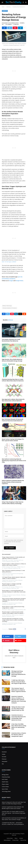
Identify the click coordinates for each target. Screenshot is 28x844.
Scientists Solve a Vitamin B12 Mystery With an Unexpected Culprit (18, 734)
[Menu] (2, 2)
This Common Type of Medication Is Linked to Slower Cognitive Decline (18, 689)
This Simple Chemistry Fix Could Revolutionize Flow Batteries (11, 340)
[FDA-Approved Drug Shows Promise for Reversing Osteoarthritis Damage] (6, 673)
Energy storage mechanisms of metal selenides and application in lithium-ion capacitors (13, 558)
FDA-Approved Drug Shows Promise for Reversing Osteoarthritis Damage (18, 673)
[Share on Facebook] (4, 28)
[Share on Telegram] (20, 28)
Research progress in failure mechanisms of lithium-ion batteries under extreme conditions (14, 564)
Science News (5, 786)
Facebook (4, 752)
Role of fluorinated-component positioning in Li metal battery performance (13, 571)
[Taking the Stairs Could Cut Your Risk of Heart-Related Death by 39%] (6, 709)
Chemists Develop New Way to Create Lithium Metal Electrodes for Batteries (13, 379)
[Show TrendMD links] (25, 628)
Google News (19, 280)
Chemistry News (6, 777)
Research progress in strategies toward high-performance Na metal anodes (11, 584)
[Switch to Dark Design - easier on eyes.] (23, 2)
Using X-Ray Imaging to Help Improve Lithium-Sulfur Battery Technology (12, 502)
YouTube (4, 756)
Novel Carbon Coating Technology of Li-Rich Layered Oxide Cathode (13, 439)
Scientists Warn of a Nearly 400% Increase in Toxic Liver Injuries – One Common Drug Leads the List (13, 813)
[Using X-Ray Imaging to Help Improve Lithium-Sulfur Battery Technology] (14, 493)
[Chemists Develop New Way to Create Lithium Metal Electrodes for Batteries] (14, 370)
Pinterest (4, 759)
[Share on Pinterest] (15, 28)
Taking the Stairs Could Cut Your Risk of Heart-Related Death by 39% (18, 708)
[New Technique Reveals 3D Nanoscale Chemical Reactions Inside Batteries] (14, 410)
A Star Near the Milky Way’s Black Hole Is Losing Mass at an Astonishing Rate (18, 726)
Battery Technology (7, 305)
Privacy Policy (15, 840)
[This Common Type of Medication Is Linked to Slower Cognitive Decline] (6, 690)
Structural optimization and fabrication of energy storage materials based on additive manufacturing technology (13, 620)
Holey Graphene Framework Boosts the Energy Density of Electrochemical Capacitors (13, 482)
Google (11, 280)
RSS (3, 764)
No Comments (9, 24)
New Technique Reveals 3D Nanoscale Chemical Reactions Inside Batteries (12, 419)
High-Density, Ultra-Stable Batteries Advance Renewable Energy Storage (12, 360)
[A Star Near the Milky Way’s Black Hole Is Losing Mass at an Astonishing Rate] (6, 726)
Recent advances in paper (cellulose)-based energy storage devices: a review (13, 607)
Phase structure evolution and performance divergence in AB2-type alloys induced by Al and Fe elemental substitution (14, 600)
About (16, 838)
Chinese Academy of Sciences (10, 308)
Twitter (3, 754)
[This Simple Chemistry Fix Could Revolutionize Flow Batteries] (14, 330)
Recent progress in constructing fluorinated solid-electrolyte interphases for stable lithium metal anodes (14, 591)
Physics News (5, 784)
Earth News (5, 779)
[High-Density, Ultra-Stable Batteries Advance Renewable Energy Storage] (14, 350)
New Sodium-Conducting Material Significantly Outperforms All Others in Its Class (14, 460)
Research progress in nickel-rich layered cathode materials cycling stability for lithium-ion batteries (12, 612)
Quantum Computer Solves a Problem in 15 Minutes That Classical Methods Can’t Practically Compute (18, 700)
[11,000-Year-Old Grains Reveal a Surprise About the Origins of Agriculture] (6, 682)
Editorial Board (7, 840)
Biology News (5, 774)
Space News (5, 789)
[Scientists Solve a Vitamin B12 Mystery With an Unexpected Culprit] (6, 735)
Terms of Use (23, 840)
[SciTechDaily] (13, 2)
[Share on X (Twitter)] (9, 28)
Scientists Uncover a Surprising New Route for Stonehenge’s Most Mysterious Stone (18, 717)
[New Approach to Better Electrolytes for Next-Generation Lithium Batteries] (14, 390)
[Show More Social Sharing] (24, 28)
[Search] (26, 2)
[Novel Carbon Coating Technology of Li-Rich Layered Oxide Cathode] (14, 430)
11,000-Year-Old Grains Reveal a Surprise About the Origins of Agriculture (18, 681)
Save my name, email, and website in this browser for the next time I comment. (13, 541)
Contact (21, 838)
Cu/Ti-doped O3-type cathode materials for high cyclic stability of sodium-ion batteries (13, 578)
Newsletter (4, 761)
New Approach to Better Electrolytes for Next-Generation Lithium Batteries (13, 399)
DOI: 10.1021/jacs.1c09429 (9, 261)
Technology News (6, 791)
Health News (5, 782)
